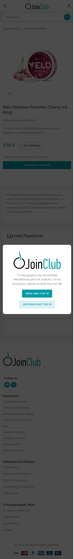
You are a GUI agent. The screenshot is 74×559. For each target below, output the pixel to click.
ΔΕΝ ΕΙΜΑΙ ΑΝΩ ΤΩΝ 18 (37, 304)
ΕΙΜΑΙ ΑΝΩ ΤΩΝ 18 (37, 293)
